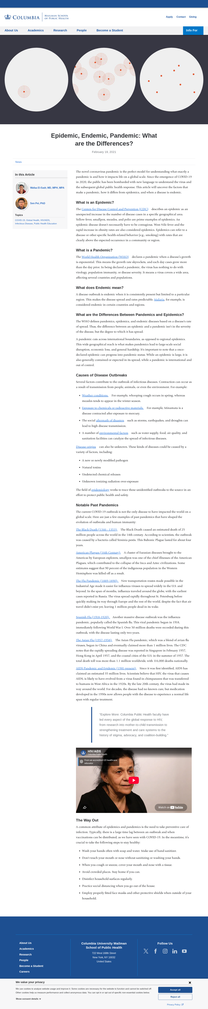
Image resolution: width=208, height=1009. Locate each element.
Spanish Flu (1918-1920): (94, 617)
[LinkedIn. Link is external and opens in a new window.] (174, 951)
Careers (24, 971)
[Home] (37, 17)
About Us (25, 943)
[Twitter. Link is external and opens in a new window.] (145, 951)
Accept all (175, 990)
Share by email (193, 162)
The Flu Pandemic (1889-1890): (98, 581)
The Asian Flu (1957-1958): (95, 640)
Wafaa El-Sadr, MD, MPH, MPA (47, 187)
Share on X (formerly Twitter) (183, 162)
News (18, 162)
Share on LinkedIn (188, 162)
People (23, 960)
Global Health (32, 220)
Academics (26, 948)
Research (25, 954)
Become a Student (31, 966)
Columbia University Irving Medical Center (104, 4)
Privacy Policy (174, 1004)
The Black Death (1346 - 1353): (98, 529)
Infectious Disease (24, 223)
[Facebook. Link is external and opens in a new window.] (155, 951)
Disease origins (87, 447)
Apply (169, 17)
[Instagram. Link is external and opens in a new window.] (165, 951)
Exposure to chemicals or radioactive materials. (114, 408)
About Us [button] (11, 30)
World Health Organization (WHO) (106, 257)
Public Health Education (45, 223)
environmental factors (115, 433)
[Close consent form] (189, 982)
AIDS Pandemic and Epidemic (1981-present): (107, 668)
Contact (181, 17)
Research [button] (60, 30)
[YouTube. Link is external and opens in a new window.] (184, 951)
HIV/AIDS (45, 220)
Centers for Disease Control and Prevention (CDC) (116, 209)
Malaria (159, 299)
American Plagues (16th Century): (99, 552)
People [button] (82, 30)
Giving (193, 17)
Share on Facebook (178, 162)
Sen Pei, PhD (37, 203)
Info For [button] (191, 30)
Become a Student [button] (110, 30)
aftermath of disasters (111, 420)
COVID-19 (20, 220)
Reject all (175, 997)
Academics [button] (36, 30)
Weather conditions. (96, 395)
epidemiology (100, 490)
